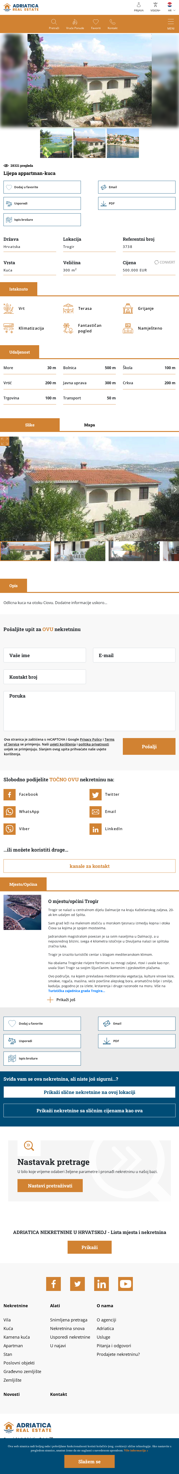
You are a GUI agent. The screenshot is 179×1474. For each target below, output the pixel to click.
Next (175, 490)
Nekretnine (15, 1305)
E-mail (106, 655)
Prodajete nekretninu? (118, 1354)
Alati (55, 1305)
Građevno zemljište (22, 1371)
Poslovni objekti (19, 1363)
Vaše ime (19, 655)
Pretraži (54, 28)
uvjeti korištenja (63, 744)
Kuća (8, 1328)
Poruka (17, 696)
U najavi (58, 1345)
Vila (7, 1320)
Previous (4, 490)
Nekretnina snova (67, 1328)
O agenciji (106, 1320)
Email (136, 187)
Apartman (13, 1345)
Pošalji (149, 746)
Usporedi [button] (42, 203)
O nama (105, 1305)
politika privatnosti (94, 744)
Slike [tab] (29, 425)
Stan (7, 1354)
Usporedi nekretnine (70, 1337)
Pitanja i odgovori (114, 1345)
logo (20, 7)
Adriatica (105, 1328)
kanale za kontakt (90, 866)
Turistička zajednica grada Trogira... (76, 991)
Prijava (139, 10)
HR (170, 10)
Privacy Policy (91, 739)
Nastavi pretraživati (50, 1186)
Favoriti (96, 28)
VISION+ (155, 10)
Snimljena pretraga (68, 1320)
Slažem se (89, 1461)
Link (136, 203)
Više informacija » (135, 1450)
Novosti (11, 1394)
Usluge (103, 1337)
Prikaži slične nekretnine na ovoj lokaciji (89, 1092)
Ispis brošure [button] (42, 220)
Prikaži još (65, 999)
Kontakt (112, 28)
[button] (56, 143)
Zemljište (12, 1380)
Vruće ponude (75, 28)
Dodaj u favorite (42, 187)
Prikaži (90, 1247)
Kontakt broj (23, 677)
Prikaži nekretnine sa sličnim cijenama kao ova (90, 1110)
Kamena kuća (16, 1337)
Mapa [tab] (89, 425)
